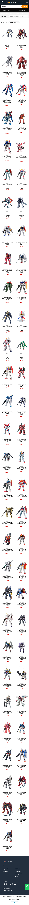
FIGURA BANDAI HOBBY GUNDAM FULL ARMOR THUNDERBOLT (7, 214)
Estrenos (5, 871)
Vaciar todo (4, 22)
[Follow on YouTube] (15, 884)
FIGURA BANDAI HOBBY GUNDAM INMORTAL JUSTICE (22, 45)
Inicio (2, 13)
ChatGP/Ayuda (8, 890)
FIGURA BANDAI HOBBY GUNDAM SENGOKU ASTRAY (22, 384)
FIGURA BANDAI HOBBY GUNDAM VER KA (7, 793)
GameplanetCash (18, 873)
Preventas (5, 868)
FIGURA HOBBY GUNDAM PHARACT (7, 45)
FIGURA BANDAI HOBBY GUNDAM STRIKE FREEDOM (7, 129)
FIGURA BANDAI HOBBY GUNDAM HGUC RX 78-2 (22, 523)
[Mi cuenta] (24, 2)
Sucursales (17, 868)
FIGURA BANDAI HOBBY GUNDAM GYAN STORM (22, 604)
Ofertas (5, 869)
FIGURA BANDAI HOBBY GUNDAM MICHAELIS (22, 658)
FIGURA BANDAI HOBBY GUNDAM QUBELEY (22, 712)
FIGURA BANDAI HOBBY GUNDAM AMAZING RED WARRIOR (7, 270)
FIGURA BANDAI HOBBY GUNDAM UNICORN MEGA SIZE (7, 356)
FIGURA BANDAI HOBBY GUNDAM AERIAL (22, 766)
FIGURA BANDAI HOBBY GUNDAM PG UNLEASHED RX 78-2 (21, 242)
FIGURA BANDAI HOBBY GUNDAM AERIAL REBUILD (7, 412)
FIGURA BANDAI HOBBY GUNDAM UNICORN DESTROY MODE (7, 101)
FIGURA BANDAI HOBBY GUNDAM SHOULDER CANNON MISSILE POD (7, 186)
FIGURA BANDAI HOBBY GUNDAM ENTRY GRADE (22, 550)
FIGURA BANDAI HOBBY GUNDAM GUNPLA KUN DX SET (21, 328)
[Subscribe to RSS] (13, 884)
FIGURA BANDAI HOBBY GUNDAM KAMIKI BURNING (7, 440)
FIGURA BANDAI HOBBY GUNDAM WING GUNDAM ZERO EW (21, 270)
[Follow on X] (10, 884)
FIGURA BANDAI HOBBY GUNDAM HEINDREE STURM (22, 412)
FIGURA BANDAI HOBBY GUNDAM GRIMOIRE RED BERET (7, 298)
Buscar (25, 6)
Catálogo (6, 13)
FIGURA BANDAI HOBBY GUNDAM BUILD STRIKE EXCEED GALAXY (22, 186)
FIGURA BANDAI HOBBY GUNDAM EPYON (22, 793)
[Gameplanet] (11, 2)
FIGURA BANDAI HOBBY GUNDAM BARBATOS (22, 685)
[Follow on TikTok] (8, 884)
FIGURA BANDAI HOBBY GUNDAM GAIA (22, 820)
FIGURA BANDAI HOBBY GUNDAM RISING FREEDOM (7, 468)
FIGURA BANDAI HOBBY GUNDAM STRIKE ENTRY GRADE (22, 298)
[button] (27, 2)
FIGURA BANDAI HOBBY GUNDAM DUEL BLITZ (7, 604)
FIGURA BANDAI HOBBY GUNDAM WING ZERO (22, 101)
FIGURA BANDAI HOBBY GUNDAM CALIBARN (7, 73)
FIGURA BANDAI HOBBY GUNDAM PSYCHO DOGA (7, 577)
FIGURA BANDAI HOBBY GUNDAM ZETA (7, 847)
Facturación (17, 869)
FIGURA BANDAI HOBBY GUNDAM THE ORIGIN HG (7, 496)
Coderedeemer (18, 871)
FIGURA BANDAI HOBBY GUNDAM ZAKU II (7, 739)
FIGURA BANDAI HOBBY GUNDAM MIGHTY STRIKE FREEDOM (7, 242)
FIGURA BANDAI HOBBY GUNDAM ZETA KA (22, 739)
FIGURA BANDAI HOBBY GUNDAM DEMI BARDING (7, 523)
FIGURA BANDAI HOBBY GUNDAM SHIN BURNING (21, 496)
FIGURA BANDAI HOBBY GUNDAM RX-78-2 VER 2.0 (7, 383)
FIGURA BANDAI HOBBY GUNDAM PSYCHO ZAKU (7, 550)
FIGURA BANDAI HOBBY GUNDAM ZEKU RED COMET (22, 440)
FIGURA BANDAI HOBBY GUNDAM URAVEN (7, 766)
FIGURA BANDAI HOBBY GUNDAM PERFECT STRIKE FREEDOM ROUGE (21, 157)
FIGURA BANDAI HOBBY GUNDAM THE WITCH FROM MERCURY (22, 214)
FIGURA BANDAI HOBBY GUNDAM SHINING (7, 157)
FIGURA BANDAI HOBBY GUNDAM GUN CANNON (22, 129)
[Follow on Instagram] (6, 884)
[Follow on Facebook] (4, 884)
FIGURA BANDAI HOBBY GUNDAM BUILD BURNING (21, 468)
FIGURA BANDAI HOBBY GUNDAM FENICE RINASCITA (22, 356)
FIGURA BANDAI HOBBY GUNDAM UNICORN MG (7, 631)
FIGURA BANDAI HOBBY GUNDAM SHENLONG (7, 685)
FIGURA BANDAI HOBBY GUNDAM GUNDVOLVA (22, 631)
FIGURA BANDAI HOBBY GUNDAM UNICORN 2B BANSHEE (7, 328)
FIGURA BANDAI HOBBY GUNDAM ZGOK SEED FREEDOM (22, 73)
